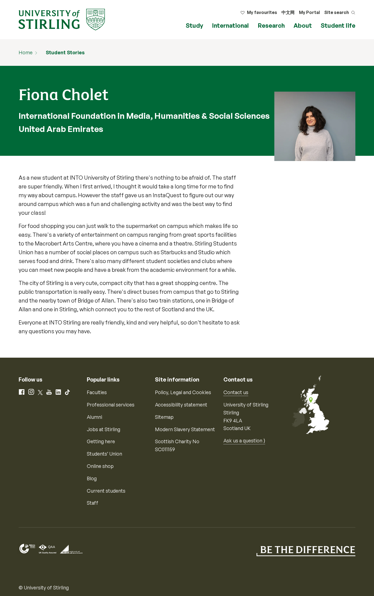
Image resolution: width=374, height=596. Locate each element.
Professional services (110, 405)
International (230, 25)
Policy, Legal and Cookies (183, 392)
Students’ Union (104, 454)
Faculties (97, 392)
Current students (106, 491)
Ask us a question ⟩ (244, 440)
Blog (92, 478)
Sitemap (164, 417)
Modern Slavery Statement (185, 429)
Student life (338, 25)
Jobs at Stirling (103, 429)
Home (26, 52)
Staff (92, 503)
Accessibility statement (181, 405)
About (303, 25)
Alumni (94, 417)
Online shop (100, 466)
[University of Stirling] (62, 19)
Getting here (101, 441)
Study (194, 25)
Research (271, 25)
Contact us (235, 392)
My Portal (309, 12)
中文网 (288, 12)
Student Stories (65, 52)
